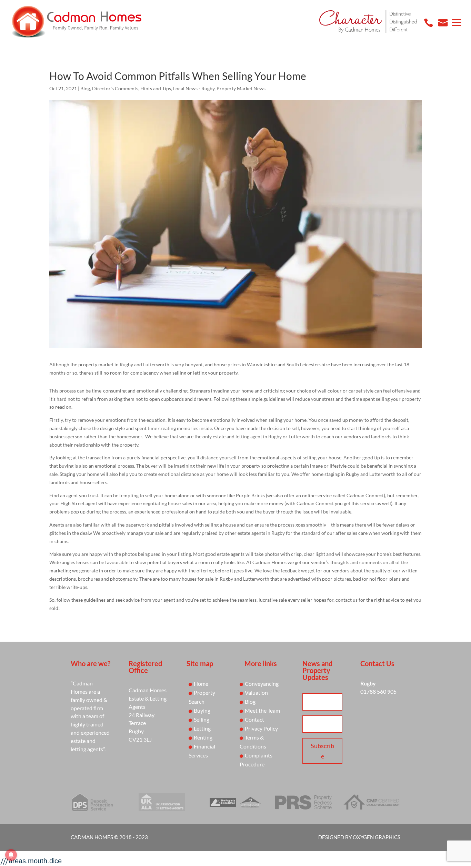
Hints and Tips (155, 88)
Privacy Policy (261, 728)
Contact (254, 719)
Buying (202, 710)
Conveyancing (262, 683)
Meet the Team (262, 710)
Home (201, 683)
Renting (203, 737)
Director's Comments (115, 88)
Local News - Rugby (193, 88)
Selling (201, 719)
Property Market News (241, 88)
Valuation (256, 692)
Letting (202, 728)
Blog (85, 88)
